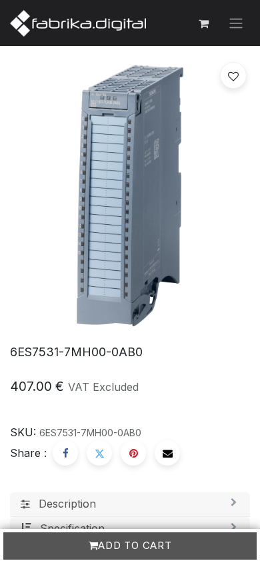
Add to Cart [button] (134, 545)
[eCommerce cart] (203, 23)
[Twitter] (99, 453)
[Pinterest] (133, 453)
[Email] (167, 453)
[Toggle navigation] (236, 23)
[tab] (130, 504)
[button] (233, 75)
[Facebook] (65, 453)
